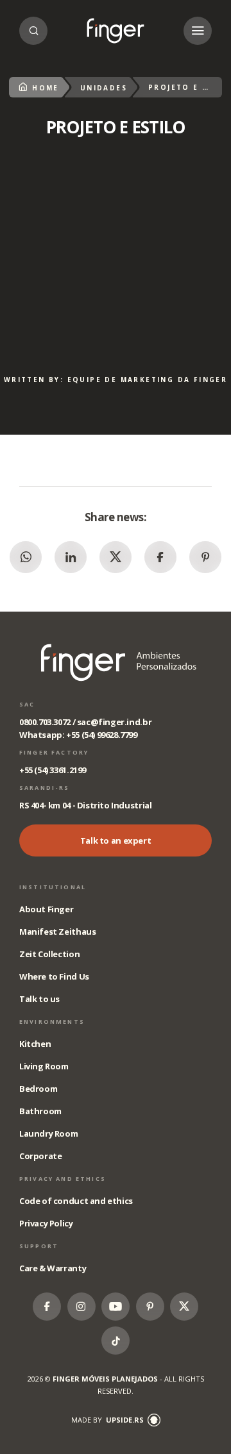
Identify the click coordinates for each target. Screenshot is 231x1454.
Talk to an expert (115, 840)
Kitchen (35, 1043)
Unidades (103, 87)
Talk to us (39, 999)
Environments (52, 1021)
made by (107, 1420)
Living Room (44, 1066)
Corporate (40, 1156)
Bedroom (38, 1088)
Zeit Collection (49, 954)
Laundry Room (48, 1133)
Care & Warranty (52, 1268)
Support (38, 1246)
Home (45, 87)
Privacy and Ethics (62, 1178)
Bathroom (40, 1111)
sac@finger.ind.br (114, 722)
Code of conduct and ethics (76, 1201)
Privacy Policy (46, 1223)
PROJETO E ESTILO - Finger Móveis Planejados (115, 31)
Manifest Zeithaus (57, 931)
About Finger (46, 909)
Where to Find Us (54, 976)
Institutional (52, 887)
